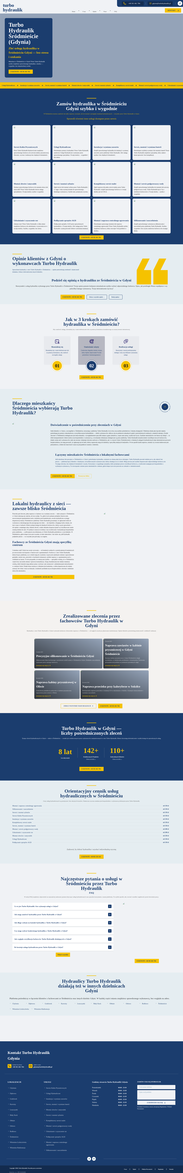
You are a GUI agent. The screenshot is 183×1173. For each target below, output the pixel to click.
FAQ (115, 11)
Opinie (94, 11)
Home (73, 11)
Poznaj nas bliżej (83, 476)
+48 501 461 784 (18, 1067)
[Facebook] (180, 3)
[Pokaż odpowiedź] (110, 906)
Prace (105, 11)
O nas (84, 11)
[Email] (94, 1159)
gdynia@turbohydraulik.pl (42, 1067)
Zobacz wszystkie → (91, 759)
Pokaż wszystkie (63, 954)
